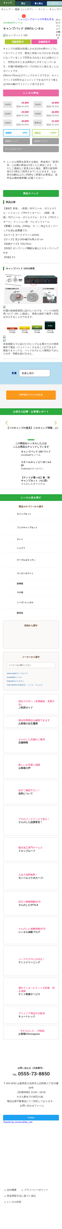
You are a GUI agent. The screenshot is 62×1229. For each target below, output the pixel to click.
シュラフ (21, 548)
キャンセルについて (13, 149)
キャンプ (7, 3)
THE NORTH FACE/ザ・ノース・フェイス (25, 685)
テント (20, 539)
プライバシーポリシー (36, 1189)
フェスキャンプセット (27, 527)
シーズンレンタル (25, 602)
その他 (20, 592)
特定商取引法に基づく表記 (21, 1195)
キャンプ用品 (21, 634)
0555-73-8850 (34, 1074)
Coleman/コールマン (15, 681)
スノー (45, 641)
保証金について (40, 141)
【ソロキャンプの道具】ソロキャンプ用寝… (31, 427)
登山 (23, 3)
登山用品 (21, 641)
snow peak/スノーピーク (17, 673)
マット (41, 9)
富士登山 (39, 3)
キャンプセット (24, 514)
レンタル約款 (14, 1201)
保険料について (11, 141)
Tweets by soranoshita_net (17, 1122)
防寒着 (20, 583)
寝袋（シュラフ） (24, 9)
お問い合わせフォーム (32, 1105)
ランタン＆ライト (25, 573)
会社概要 (12, 1189)
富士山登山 (45, 634)
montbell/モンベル (13, 22)
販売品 (20, 613)
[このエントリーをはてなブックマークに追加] (39, 1135)
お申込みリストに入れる (31, 394)
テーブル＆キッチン (26, 560)
